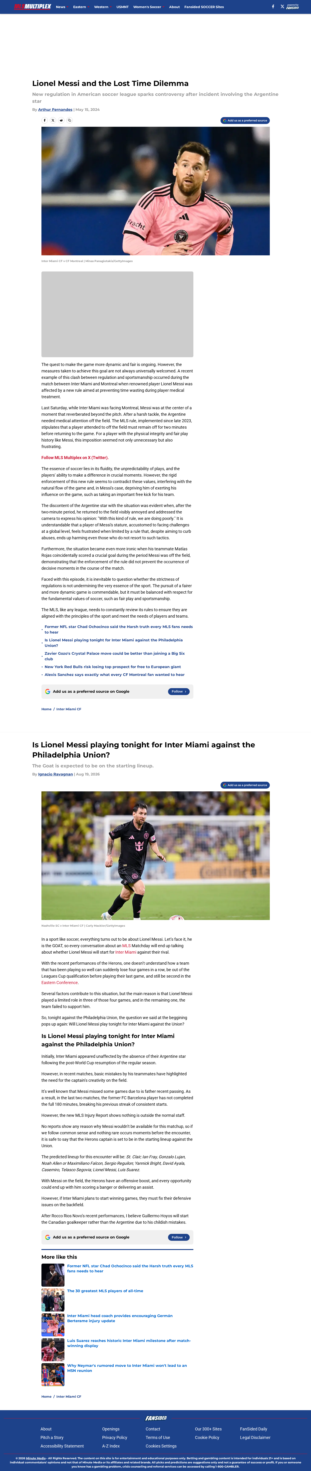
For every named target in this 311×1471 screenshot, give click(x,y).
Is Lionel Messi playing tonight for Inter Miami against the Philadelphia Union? (114, 643)
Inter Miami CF (68, 709)
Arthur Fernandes (55, 109)
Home (46, 709)
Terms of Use (158, 1437)
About (174, 7)
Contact (153, 1429)
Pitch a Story (52, 1437)
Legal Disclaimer (255, 1437)
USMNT (122, 7)
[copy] (69, 120)
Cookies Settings (161, 1446)
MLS (127, 945)
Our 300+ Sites (208, 1429)
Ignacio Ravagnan (55, 774)
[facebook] (273, 6)
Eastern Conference (59, 982)
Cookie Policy (207, 1437)
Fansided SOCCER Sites (204, 7)
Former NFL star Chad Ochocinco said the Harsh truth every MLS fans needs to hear (119, 629)
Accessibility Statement (62, 1446)
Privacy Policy (114, 1437)
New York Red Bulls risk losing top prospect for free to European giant (113, 667)
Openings (110, 1429)
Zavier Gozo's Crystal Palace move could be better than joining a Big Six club (115, 656)
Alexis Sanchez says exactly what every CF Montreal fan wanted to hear (115, 674)
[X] (282, 6)
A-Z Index (111, 1446)
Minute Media (36, 1458)
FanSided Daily (253, 1429)
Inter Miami (125, 952)
